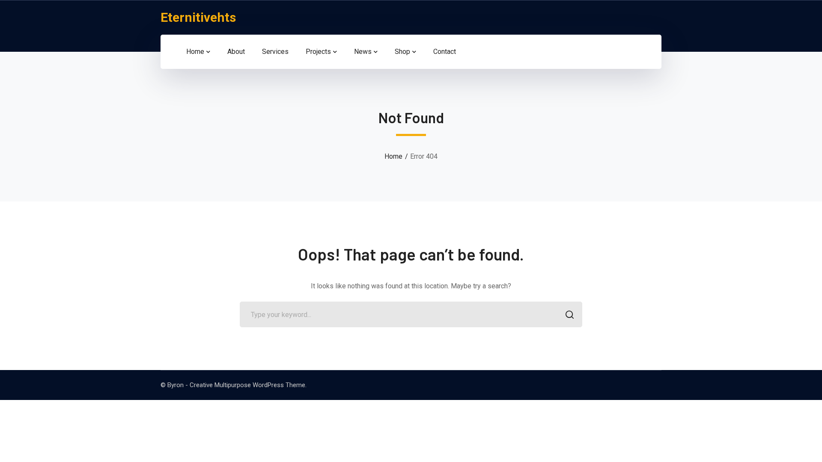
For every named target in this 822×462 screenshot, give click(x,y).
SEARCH (569, 314)
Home (393, 156)
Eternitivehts (198, 17)
